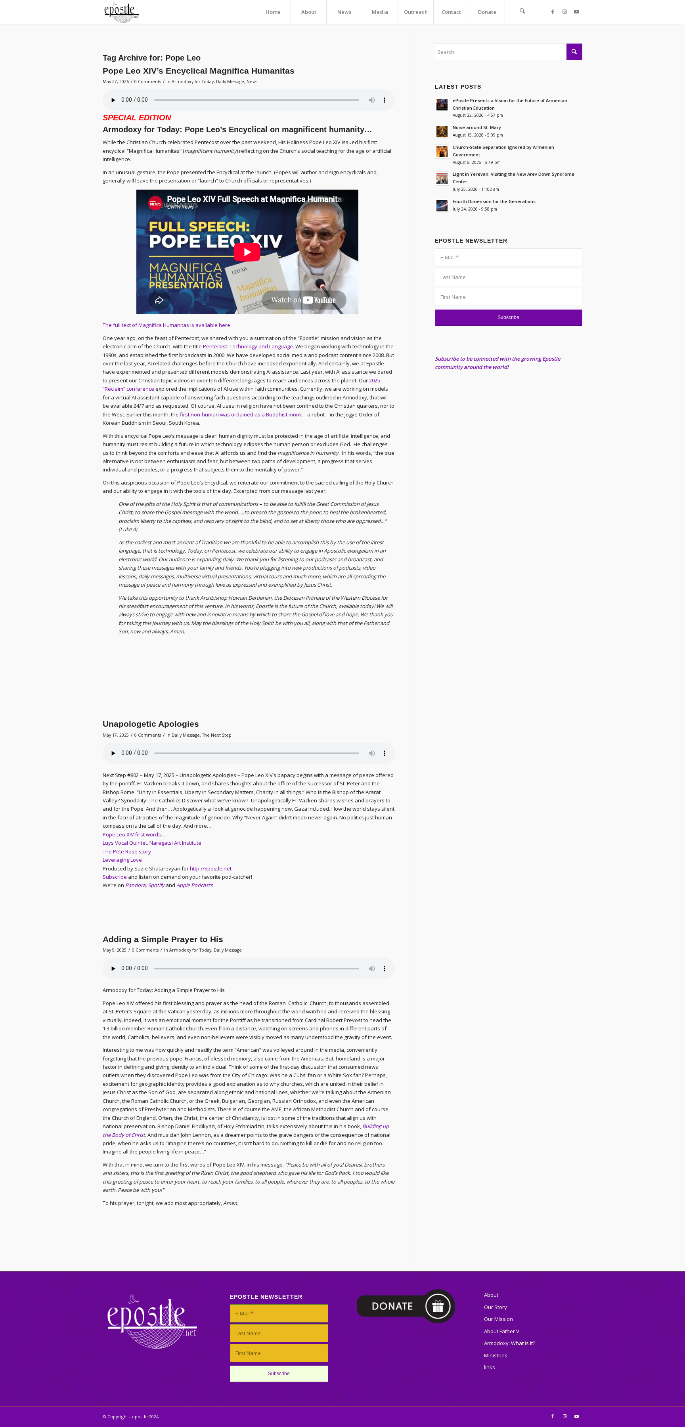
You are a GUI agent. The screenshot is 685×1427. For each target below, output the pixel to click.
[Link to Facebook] (553, 11)
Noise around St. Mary (477, 127)
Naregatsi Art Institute (175, 842)
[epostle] (121, 12)
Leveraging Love (122, 859)
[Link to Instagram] (564, 11)
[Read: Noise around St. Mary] (442, 132)
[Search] (522, 12)
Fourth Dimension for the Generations (494, 201)
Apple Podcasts (194, 885)
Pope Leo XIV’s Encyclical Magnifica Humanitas (199, 70)
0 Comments (147, 81)
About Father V (501, 1331)
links (489, 1367)
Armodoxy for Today (193, 81)
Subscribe (115, 876)
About (491, 1294)
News (252, 81)
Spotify (156, 885)
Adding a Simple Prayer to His (163, 939)
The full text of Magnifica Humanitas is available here (166, 325)
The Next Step (217, 735)
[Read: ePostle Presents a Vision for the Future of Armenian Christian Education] (442, 105)
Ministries (495, 1355)
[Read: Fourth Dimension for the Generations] (442, 206)
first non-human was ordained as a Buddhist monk (241, 414)
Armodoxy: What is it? (509, 1343)
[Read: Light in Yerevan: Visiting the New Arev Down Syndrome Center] (442, 178)
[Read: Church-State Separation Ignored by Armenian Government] (442, 151)
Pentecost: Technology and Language (248, 346)
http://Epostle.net (211, 868)
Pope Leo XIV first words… (134, 834)
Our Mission (498, 1318)
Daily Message (230, 81)
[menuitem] (273, 12)
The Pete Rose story (127, 851)
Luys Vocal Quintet (125, 842)
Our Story (495, 1307)
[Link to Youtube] (576, 11)
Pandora (135, 885)
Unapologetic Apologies (151, 723)
